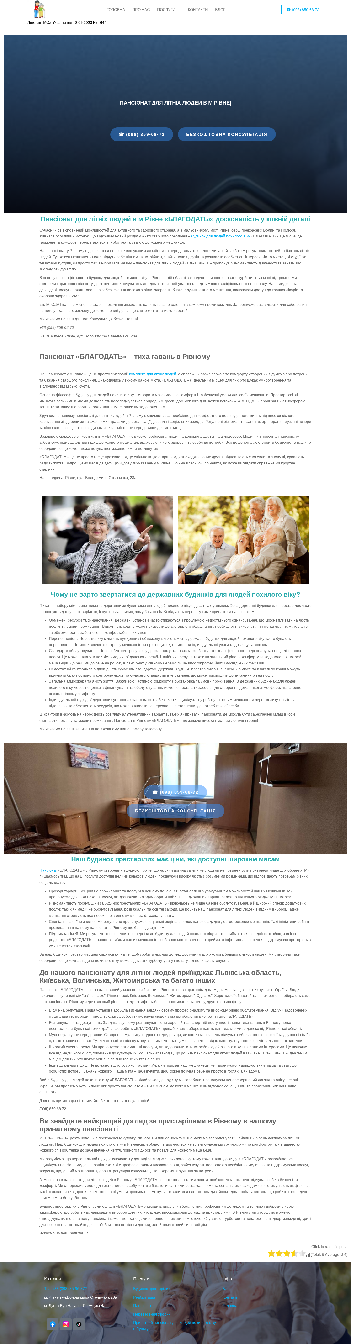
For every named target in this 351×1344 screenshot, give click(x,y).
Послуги (166, 9)
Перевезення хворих (151, 1314)
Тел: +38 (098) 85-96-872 (65, 1289)
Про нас (141, 9)
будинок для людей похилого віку (220, 236)
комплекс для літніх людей (152, 374)
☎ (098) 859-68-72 (302, 9)
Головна (116, 9)
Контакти (198, 9)
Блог (220, 9)
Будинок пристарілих (151, 1289)
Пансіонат (48, 870)
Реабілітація (144, 1297)
